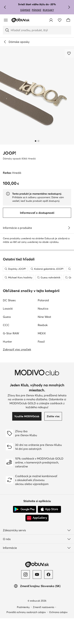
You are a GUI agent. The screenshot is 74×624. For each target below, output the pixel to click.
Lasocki (8, 308)
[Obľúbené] (59, 20)
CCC (6, 325)
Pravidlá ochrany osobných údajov (26, 612)
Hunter (7, 341)
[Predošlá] (5, 7)
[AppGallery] (37, 518)
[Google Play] (24, 509)
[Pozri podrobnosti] (69, 227)
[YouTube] (37, 574)
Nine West (44, 317)
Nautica (43, 308)
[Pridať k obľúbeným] (69, 53)
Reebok (43, 325)
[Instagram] (25, 574)
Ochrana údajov (58, 612)
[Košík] (68, 20)
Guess (7, 317)
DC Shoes (9, 300)
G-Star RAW (11, 333)
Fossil (41, 341)
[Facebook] (48, 574)
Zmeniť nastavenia (43, 607)
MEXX (42, 333)
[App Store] (49, 509)
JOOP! (9, 153)
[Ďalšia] (69, 7)
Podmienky (23, 607)
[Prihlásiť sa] (51, 20)
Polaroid (43, 300)
